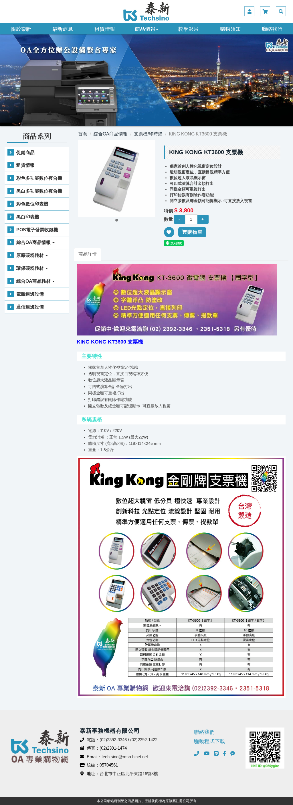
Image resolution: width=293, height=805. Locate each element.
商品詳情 (87, 254)
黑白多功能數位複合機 (39, 191)
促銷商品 (25, 152)
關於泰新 (21, 28)
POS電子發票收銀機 (37, 229)
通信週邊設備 (30, 306)
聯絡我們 (272, 28)
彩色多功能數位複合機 (39, 178)
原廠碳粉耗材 (30, 255)
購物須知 (230, 28)
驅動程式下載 (209, 741)
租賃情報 (104, 28)
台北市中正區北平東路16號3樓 (129, 773)
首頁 (82, 133)
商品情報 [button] (145, 28)
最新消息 (62, 28)
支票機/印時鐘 (148, 133)
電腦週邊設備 (30, 294)
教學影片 (188, 28)
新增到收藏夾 (169, 236)
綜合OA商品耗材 (34, 281)
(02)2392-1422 (143, 739)
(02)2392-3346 (113, 739)
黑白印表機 (27, 216)
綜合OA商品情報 (34, 242)
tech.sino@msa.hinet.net (125, 756)
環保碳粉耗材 (30, 268)
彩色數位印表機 (32, 203)
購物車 (195, 232)
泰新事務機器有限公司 (146, 11)
